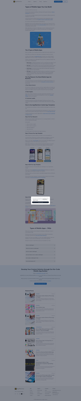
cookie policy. (44, 199)
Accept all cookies (40, 202)
